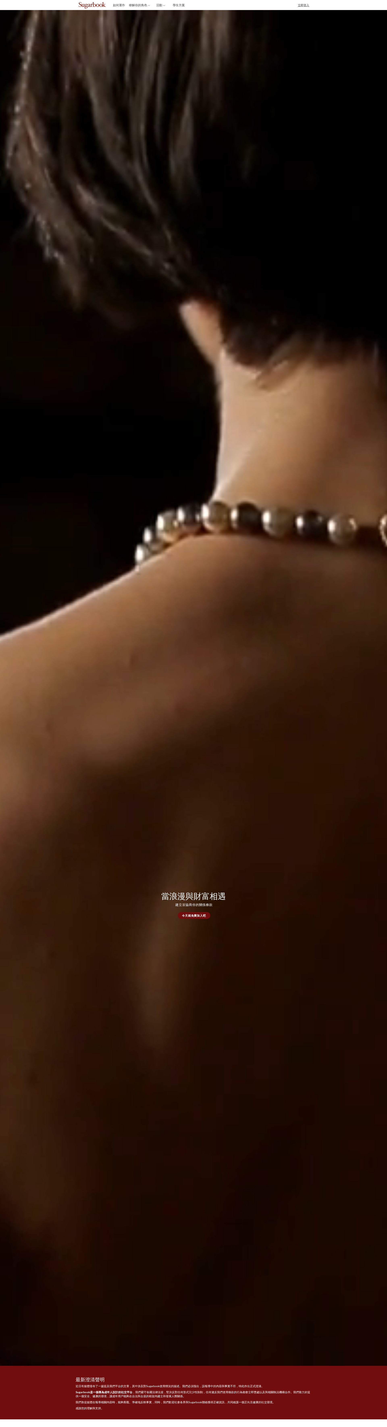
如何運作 (119, 5)
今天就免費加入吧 (194, 915)
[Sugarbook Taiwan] (101, 5)
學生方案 (179, 5)
